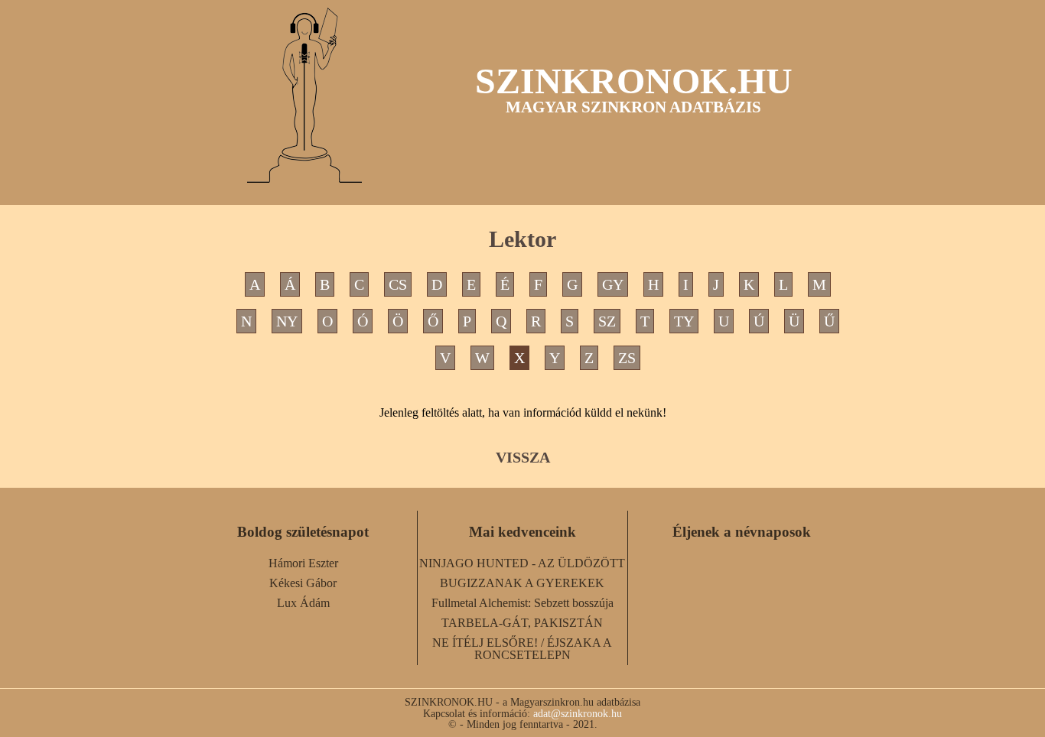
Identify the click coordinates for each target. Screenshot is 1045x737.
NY (287, 321)
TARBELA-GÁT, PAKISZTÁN (522, 622)
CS (398, 284)
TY (684, 321)
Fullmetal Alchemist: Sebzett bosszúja (522, 602)
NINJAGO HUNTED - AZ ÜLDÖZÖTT (522, 563)
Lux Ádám (303, 602)
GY (612, 284)
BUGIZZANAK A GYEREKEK (522, 582)
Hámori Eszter (303, 563)
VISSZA (523, 457)
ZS (627, 357)
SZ (607, 321)
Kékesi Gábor (303, 582)
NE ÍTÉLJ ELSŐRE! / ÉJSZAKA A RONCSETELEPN (522, 648)
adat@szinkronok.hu (577, 713)
